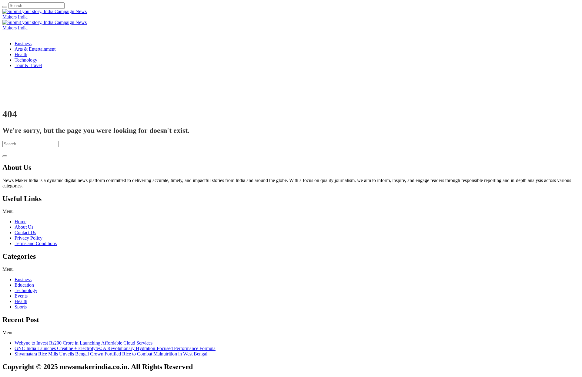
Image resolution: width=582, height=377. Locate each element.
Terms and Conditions (36, 243)
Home (20, 221)
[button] (291, 211)
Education (24, 285)
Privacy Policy (28, 238)
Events (21, 295)
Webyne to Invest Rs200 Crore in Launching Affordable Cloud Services (83, 342)
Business (23, 279)
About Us (24, 227)
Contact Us (25, 232)
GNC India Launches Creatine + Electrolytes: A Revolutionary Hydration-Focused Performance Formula (115, 348)
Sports (21, 306)
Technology (26, 290)
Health (21, 301)
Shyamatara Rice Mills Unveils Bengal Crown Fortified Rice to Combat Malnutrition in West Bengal (111, 353)
